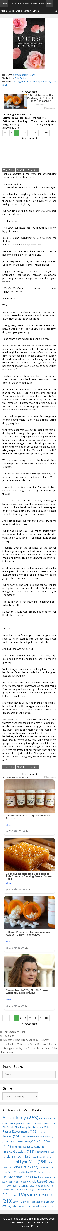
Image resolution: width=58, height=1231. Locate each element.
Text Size (33, 170)
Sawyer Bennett (23, 1201)
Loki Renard (46, 1167)
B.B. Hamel (47, 1118)
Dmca (36, 10)
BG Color (21, 170)
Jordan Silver (16, 1156)
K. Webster (39, 1157)
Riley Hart (44, 1189)
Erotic (19, 10)
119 (46, 132)
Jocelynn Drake (44, 1151)
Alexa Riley (20, 1117)
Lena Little (25, 1167)
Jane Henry (23, 1141)
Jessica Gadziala (18, 1151)
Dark (49, 3)
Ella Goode (10, 1127)
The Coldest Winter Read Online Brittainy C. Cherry (29, 1044)
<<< (6, 132)
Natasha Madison (16, 1181)
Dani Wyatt (48, 1123)
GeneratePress (29, 1225)
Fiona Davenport (20, 1131)
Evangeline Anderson (34, 1127)
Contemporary (20, 74)
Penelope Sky (44, 1185)
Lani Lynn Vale (29, 1161)
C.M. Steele (11, 1123)
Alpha (4, 10)
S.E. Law (14, 1194)
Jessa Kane (36, 1146)
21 (36, 132)
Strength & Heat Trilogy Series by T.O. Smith (26, 1039)
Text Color (8, 170)
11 (30, 132)
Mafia (11, 10)
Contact (27, 10)
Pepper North (10, 1189)
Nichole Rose (37, 1181)
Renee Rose (27, 1189)
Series (42, 3)
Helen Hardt (27, 1136)
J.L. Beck (8, 1141)
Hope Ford (44, 1136)
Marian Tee (24, 1176)
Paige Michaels (26, 1186)
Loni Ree (9, 1172)
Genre (34, 3)
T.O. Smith (20, 78)
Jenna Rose (19, 1147)
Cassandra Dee (31, 1123)
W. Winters (28, 1206)
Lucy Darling (25, 1172)
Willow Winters (44, 1206)
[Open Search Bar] (56, 10)
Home (4, 3)
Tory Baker (14, 1206)
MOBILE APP (15, 3)
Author (25, 3)
